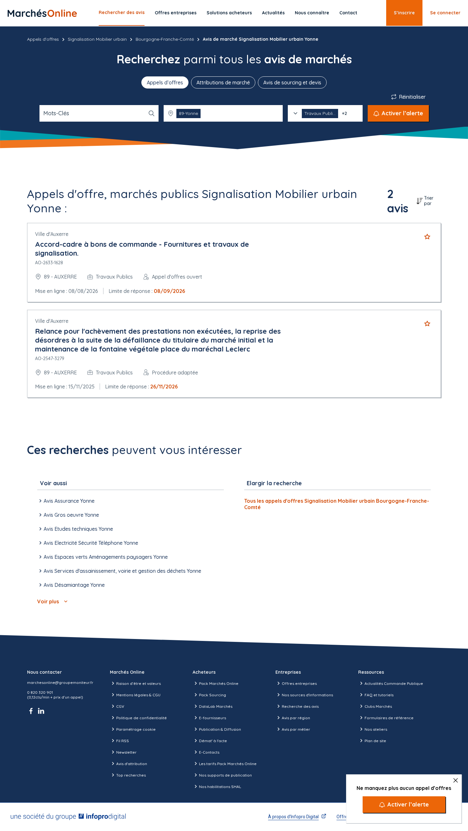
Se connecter (445, 13)
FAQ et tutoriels (379, 694)
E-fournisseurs (212, 717)
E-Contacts (209, 752)
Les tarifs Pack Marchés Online (228, 763)
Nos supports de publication (225, 775)
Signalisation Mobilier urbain (97, 39)
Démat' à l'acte (213, 740)
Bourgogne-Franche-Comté (165, 39)
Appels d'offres (43, 39)
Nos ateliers (376, 729)
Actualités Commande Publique (394, 683)
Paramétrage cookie (136, 729)
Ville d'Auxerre (51, 234)
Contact (348, 13)
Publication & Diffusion (220, 729)
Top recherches (131, 775)
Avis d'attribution (131, 763)
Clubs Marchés (378, 706)
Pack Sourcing (212, 694)
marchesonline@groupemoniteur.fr (60, 682)
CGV (120, 706)
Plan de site (375, 740)
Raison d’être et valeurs (138, 683)
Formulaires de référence (389, 717)
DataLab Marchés (215, 706)
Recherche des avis (300, 706)
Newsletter (126, 752)
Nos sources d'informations (307, 694)
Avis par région (296, 717)
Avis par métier (296, 729)
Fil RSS (122, 740)
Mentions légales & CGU (138, 694)
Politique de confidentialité (141, 717)
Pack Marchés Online (218, 683)
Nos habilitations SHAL (220, 786)
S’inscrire (404, 13)
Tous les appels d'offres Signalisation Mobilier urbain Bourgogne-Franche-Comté (336, 504)
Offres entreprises (175, 13)
